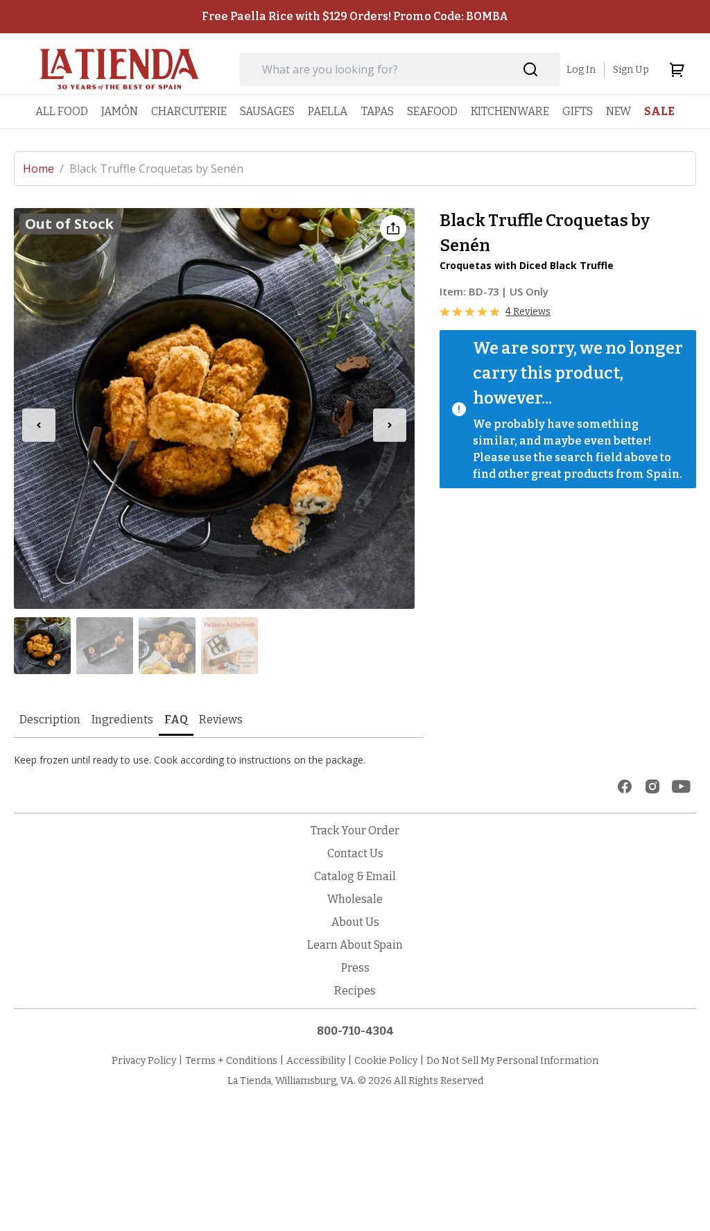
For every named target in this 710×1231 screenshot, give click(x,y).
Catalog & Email (355, 876)
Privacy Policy (144, 1061)
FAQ (176, 719)
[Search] (530, 69)
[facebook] (624, 786)
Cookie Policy (385, 1061)
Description (49, 719)
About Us (355, 922)
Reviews (221, 719)
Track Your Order (355, 830)
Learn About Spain (355, 945)
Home (43, 168)
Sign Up (631, 70)
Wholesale (355, 899)
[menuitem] (61, 111)
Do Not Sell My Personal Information (512, 1061)
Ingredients (122, 719)
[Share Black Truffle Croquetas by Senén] (393, 228)
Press (355, 967)
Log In (581, 70)
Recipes (355, 990)
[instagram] (652, 786)
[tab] (50, 721)
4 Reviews (528, 312)
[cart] (676, 69)
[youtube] (681, 786)
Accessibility (315, 1061)
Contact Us (355, 853)
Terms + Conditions (231, 1061)
